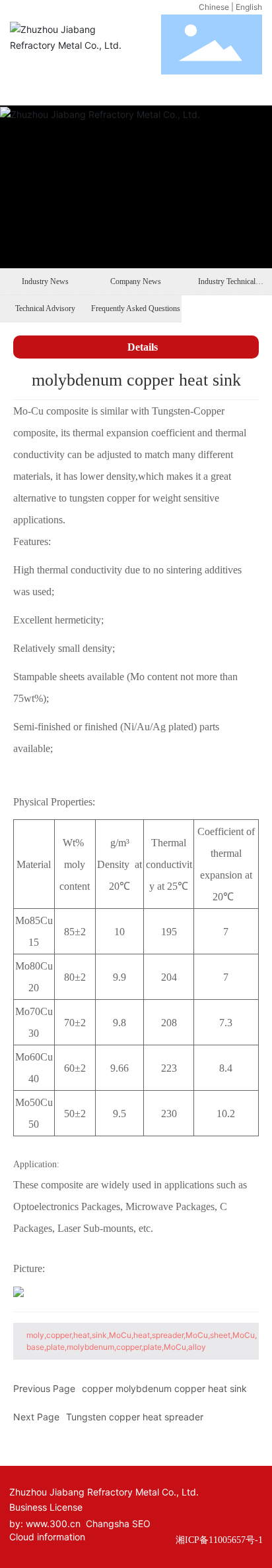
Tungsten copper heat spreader (134, 1416)
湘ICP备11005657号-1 (219, 1540)
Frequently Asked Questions (135, 308)
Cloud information (47, 1536)
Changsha (107, 1523)
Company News (135, 281)
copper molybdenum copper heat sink (164, 1388)
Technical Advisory (45, 308)
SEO (141, 1523)
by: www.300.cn (45, 1523)
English (249, 7)
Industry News (45, 281)
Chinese (214, 7)
